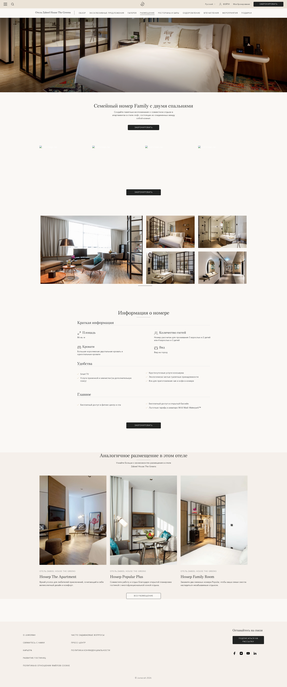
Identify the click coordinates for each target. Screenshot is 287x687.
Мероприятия (230, 13)
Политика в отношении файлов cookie (46, 665)
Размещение (147, 13)
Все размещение (143, 595)
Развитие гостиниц (34, 658)
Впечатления (211, 13)
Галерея (132, 13)
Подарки (246, 13)
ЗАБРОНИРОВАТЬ (268, 4)
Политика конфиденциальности (90, 650)
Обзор (82, 13)
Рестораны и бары (168, 13)
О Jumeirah (29, 635)
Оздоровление (191, 13)
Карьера (27, 650)
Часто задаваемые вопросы (87, 635)
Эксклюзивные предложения (106, 13)
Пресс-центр (78, 642)
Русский (209, 4)
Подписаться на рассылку (248, 640)
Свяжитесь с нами (34, 642)
